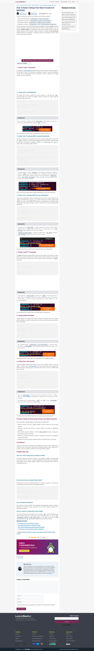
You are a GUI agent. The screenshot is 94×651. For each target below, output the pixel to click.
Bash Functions (35, 5)
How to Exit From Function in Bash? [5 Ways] (28, 523)
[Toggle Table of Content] (29, 63)
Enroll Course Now (24, 550)
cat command (26, 396)
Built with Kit (66, 625)
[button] (77, 1)
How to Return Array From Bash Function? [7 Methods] (31, 529)
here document (32, 366)
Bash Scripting (20, 556)
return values (20, 557)
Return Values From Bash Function (48, 5)
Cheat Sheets (64, 1)
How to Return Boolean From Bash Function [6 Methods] (31, 527)
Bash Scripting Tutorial (25, 5)
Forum (69, 1)
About (73, 1)
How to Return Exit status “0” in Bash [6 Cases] (29, 525)
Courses (52, 1)
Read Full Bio (49, 573)
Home (18, 5)
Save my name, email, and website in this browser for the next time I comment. (36, 605)
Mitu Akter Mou (23, 14)
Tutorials (56, 1)
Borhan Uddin (34, 14)
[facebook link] (16, 644)
